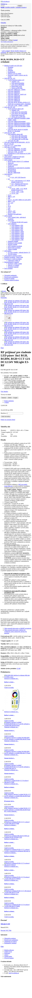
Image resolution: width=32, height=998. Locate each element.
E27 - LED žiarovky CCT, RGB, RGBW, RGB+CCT (20, 181)
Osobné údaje (8, 956)
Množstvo (3, 413)
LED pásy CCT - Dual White (12, 145)
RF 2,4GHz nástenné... (10, 811)
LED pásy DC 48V (9, 132)
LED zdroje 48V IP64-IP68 (19, 137)
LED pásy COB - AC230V (15, 152)
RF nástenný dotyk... (9, 801)
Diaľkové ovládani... (9, 787)
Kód (2, 369)
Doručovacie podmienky (11, 277)
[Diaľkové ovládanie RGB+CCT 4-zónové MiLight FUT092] (15, 710)
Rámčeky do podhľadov (15, 214)
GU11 (9, 195)
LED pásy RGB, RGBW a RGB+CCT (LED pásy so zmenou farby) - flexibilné (19, 103)
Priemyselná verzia (16, 86)
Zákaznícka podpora (10, 938)
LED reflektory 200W (17, 235)
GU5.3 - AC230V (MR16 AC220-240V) (19, 200)
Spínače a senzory (13, 164)
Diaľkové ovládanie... (10, 825)
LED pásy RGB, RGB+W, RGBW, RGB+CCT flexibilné (18, 130)
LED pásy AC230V (10, 147)
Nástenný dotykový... (9, 730)
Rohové (10, 69)
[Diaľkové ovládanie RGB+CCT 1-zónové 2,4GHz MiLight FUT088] (17, 823)
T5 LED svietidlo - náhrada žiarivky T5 (19, 252)
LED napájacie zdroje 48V (15, 134)
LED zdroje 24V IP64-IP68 (19, 113)
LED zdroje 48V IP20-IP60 (19, 136)
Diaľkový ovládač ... (9, 682)
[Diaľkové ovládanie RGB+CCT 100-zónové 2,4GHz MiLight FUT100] (17, 892)
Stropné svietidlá (12, 244)
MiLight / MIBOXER (14, 172)
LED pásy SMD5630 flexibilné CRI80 (19, 124)
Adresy (6, 955)
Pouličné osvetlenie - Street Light (13, 257)
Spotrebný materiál (13, 267)
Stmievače (11, 163)
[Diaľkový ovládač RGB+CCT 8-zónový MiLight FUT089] (17, 782)
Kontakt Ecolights (9, 278)
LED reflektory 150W (17, 233)
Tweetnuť (3, 397)
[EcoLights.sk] (5, 1)
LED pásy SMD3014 (14, 93)
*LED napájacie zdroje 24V (16, 108)
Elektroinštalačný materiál (11, 262)
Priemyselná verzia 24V (18, 115)
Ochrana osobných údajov (11, 280)
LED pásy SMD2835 (14, 91)
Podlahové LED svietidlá (15, 243)
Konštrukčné (11, 72)
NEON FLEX (8, 155)
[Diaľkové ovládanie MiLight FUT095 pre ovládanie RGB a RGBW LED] (17, 837)
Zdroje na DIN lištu (16, 88)
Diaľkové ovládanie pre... (11, 678)
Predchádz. (4, 297)
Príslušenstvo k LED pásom (12, 158)
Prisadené (10, 67)
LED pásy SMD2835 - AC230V (17, 148)
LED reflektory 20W (17, 227)
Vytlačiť (6, 402)
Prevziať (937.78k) (6, 930)
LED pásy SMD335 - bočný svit (17, 94)
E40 (9, 198)
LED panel (11, 220)
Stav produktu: (5, 372)
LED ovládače (8, 160)
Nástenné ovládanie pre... (11, 727)
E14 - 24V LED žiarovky (18, 177)
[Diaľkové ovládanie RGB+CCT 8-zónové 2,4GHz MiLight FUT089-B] (17, 878)
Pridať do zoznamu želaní (8, 419)
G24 (9, 208)
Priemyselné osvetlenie (14, 247)
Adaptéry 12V (15, 81)
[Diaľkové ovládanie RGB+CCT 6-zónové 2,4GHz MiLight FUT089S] (17, 906)
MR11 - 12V (11, 201)
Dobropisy (7, 953)
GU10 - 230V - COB (17, 192)
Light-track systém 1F (14, 260)
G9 (9, 204)
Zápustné (10, 70)
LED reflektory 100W (17, 231)
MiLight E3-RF (5, 924)
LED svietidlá (8, 215)
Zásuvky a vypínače (13, 265)
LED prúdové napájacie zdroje (13, 255)
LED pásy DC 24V (9, 107)
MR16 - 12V (11, 196)
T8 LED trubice (12, 254)
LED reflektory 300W (17, 236)
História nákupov (9, 950)
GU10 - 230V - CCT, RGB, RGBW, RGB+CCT (19, 189)
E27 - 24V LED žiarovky (18, 185)
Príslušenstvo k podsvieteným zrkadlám (19, 168)
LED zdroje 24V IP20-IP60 (19, 112)
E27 (9, 179)
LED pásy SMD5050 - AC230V (17, 150)
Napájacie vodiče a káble (15, 263)
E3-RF (19, 668)
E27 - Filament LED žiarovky (19, 184)
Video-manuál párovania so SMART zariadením (17, 628)
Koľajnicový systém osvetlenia (13, 259)
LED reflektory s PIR (17, 239)
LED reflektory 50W (17, 230)
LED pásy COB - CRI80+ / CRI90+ (18, 105)
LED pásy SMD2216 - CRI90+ (17, 89)
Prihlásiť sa (4, 4)
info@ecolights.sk (14, 973)
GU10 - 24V (15, 193)
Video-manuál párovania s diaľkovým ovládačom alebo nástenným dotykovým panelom (15, 631)
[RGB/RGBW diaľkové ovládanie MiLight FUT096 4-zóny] (17, 677)
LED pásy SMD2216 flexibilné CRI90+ (19, 123)
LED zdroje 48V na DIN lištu (19, 139)
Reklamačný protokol (10, 943)
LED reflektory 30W (17, 228)
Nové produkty (8, 268)
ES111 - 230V (12, 212)
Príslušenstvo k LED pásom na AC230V (19, 153)
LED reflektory (12, 223)
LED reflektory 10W (17, 225)
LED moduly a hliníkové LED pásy (14, 156)
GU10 (9, 187)
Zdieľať (10, 397)
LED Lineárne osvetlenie (15, 246)
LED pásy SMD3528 (14, 96)
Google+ (15, 397)
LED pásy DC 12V (9, 78)
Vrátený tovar (8, 951)
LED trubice (7, 251)
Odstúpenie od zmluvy (10, 941)
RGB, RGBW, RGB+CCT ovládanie (18, 161)
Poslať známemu (9, 401)
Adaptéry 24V (15, 110)
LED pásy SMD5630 (14, 101)
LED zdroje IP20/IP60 (17, 83)
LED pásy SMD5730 (14, 99)
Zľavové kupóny (9, 958)
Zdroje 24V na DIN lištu (18, 116)
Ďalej (2, 348)
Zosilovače (11, 166)
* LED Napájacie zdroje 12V (16, 80)
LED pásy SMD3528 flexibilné (17, 121)
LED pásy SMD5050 (14, 97)
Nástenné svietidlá (13, 241)
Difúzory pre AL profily (14, 73)
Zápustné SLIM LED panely (19, 222)
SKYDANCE (12, 169)
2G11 (9, 206)
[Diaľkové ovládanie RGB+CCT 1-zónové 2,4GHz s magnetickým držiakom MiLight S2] (17, 851)
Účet (2, 946)
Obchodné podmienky (10, 275)
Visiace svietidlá (12, 249)
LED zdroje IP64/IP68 (17, 85)
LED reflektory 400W (17, 238)
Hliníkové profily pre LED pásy (13, 65)
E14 (9, 176)
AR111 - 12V (11, 211)
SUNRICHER (12, 171)
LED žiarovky (8, 174)
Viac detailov (4, 391)
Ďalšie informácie (8, 41)
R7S (9, 209)
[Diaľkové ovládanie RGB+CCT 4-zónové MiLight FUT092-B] (17, 865)
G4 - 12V (10, 203)
